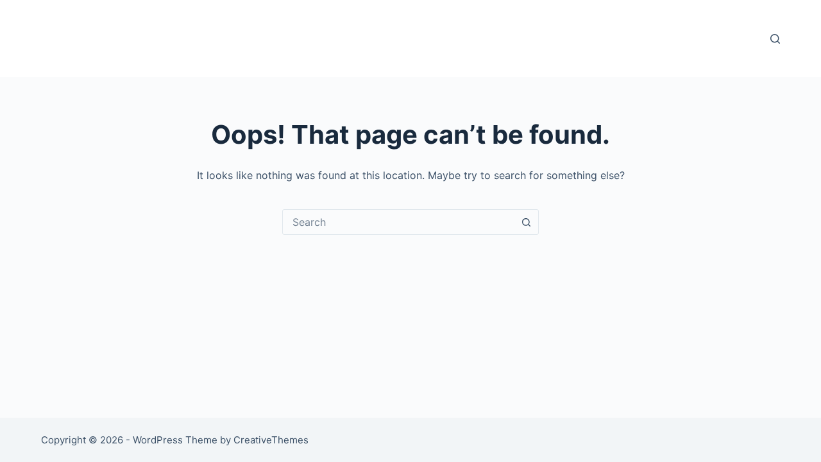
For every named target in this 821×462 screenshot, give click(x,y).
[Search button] (526, 222)
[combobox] (398, 222)
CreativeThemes (271, 440)
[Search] (775, 39)
